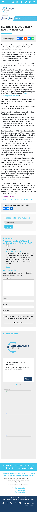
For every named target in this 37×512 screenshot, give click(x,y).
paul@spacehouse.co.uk (26, 478)
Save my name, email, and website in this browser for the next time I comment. (19, 317)
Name (5, 299)
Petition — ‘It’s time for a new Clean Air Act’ (17, 199)
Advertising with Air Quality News (18, 484)
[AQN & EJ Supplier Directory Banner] (18, 18)
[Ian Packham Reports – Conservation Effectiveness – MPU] (18, 401)
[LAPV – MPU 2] (18, 423)
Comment (7, 278)
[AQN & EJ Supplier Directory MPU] (18, 445)
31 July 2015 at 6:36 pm (13, 251)
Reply (8, 267)
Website (6, 310)
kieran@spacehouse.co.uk (18, 482)
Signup (8, 227)
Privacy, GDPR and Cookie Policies (29, 504)
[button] (16, 384)
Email (5, 304)
